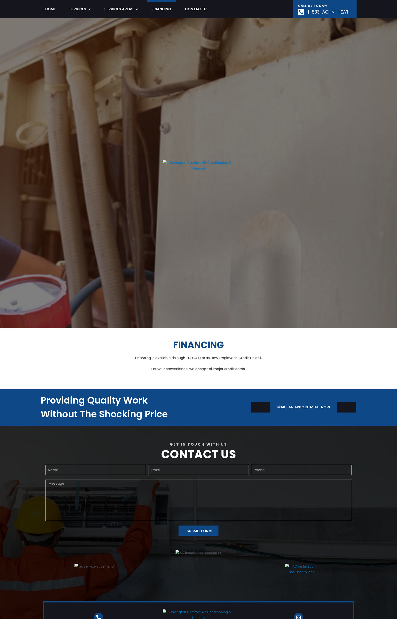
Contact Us (197, 9)
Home (50, 9)
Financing (161, 9)
